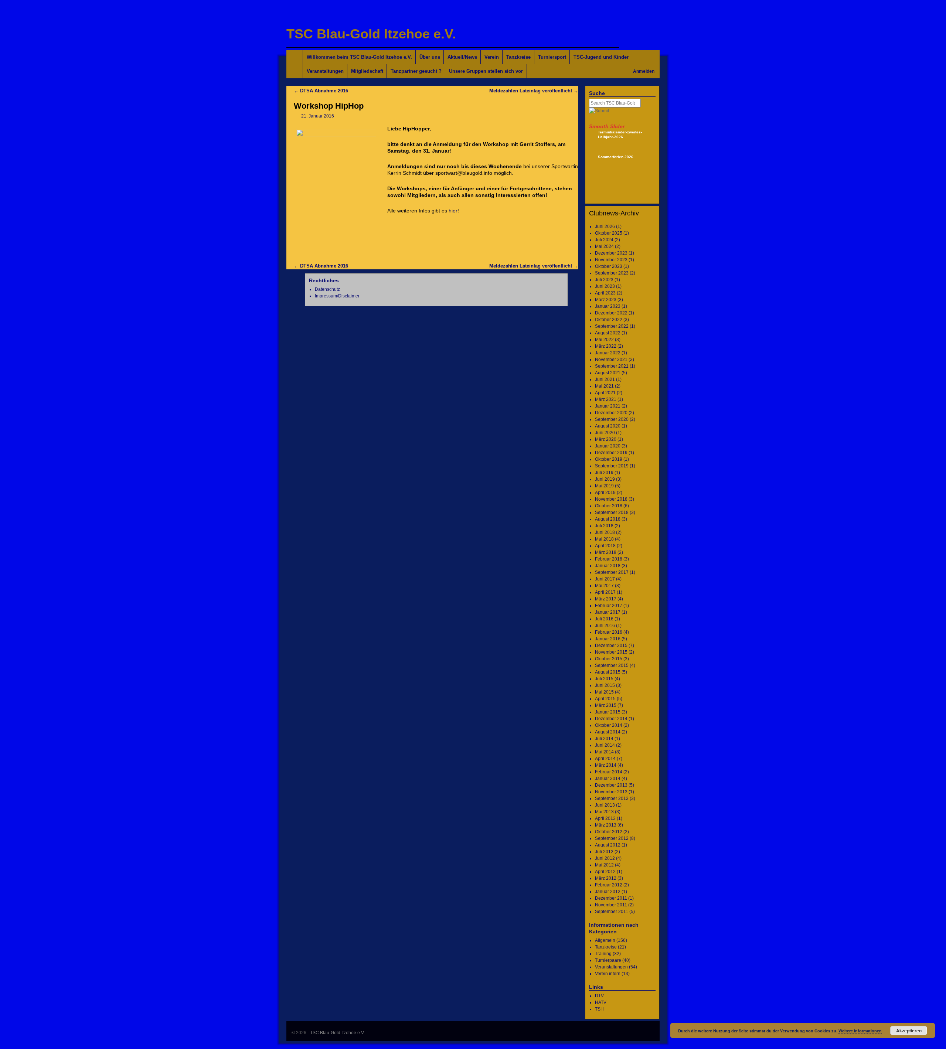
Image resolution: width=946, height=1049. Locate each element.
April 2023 (605, 293)
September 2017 (612, 572)
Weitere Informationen (860, 1030)
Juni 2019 (605, 479)
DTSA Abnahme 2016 (321, 90)
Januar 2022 (607, 352)
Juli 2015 (604, 678)
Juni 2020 (605, 432)
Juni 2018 (605, 532)
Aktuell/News (462, 57)
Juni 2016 (605, 625)
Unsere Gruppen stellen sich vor (486, 71)
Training (603, 953)
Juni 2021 (605, 379)
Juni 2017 (605, 579)
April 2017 (605, 592)
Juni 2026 (605, 226)
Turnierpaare (608, 960)
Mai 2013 (604, 811)
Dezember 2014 (611, 718)
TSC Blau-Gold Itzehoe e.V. (371, 33)
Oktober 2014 (608, 725)
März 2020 (605, 439)
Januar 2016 (607, 638)
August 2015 (607, 672)
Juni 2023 (605, 286)
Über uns (429, 57)
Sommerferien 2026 (615, 157)
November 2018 (611, 499)
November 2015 (611, 652)
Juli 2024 (604, 239)
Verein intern (607, 973)
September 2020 (612, 419)
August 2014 (607, 732)
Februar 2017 (608, 605)
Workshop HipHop (329, 105)
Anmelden (643, 71)
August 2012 (607, 845)
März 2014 (605, 765)
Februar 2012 (608, 885)
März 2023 (605, 299)
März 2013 (605, 825)
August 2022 (607, 333)
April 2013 (605, 818)
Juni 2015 (605, 685)
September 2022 (612, 326)
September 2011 (611, 911)
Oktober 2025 (608, 233)
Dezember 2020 (611, 412)
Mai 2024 (604, 246)
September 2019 (612, 466)
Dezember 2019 (611, 452)
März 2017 (605, 599)
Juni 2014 (605, 745)
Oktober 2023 (608, 266)
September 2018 (612, 512)
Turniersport (552, 57)
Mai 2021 (604, 386)
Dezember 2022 (611, 313)
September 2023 (612, 273)
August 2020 (607, 426)
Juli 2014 (604, 738)
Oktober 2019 (608, 459)
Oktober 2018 (608, 505)
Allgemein (605, 940)
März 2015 (605, 705)
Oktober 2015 (608, 658)
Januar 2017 (607, 612)
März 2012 (605, 878)
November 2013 (611, 791)
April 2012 (605, 871)
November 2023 (611, 259)
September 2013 (612, 798)
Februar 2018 (608, 559)
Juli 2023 (604, 279)
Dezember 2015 (611, 645)
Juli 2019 (604, 472)
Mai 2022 (604, 339)
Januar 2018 (607, 565)
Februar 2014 (608, 771)
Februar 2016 (608, 632)
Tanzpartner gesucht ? (416, 71)
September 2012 (612, 838)
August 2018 (607, 519)
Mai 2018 (604, 539)
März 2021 (605, 399)
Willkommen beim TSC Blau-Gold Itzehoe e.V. (359, 57)
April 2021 (605, 392)
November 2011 (611, 904)
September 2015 (612, 665)
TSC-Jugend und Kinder (601, 57)
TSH (599, 1009)
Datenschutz (327, 289)
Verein (491, 57)
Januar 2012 (607, 891)
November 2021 (611, 359)
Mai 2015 (604, 692)
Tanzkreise (518, 57)
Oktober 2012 (608, 831)
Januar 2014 (607, 778)
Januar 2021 (607, 406)
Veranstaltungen (325, 71)
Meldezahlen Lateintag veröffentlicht (533, 90)
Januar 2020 (607, 446)
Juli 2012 (604, 851)
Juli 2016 (604, 618)
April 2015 (605, 698)
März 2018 (605, 552)
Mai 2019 (604, 485)
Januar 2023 (607, 306)
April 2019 (605, 492)
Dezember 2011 (611, 898)
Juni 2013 (605, 805)
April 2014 (605, 758)
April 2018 (605, 545)
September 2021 (612, 366)
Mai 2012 (604, 865)
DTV (599, 995)
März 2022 (605, 346)
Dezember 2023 (611, 253)
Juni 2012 (605, 858)
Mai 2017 (604, 585)
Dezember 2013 (611, 785)
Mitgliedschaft (367, 71)
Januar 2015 (607, 712)
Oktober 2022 (608, 319)
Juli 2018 (604, 525)
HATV (600, 1002)
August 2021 (607, 372)
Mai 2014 (604, 752)
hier (453, 211)
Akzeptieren (909, 1030)
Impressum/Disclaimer (337, 296)
